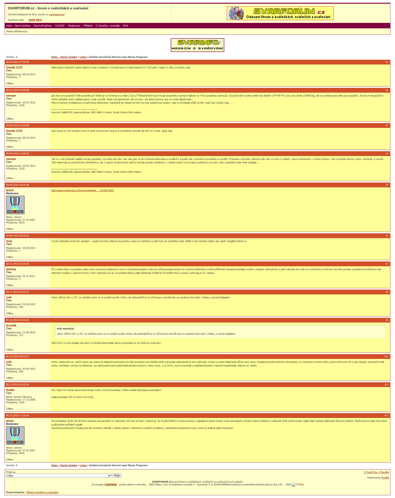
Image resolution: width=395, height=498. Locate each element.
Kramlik (11, 325)
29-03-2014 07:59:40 (17, 62)
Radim (10, 390)
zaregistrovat (56, 14)
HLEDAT (60, 25)
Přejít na (10, 472)
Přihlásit (88, 25)
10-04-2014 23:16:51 (17, 235)
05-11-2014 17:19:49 (17, 415)
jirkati (9, 190)
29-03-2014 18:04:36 (17, 184)
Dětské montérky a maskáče (42, 492)
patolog (11, 269)
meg (9, 241)
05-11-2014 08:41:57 (17, 356)
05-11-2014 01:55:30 (17, 320)
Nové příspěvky (43, 25)
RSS (125, 25)
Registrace (74, 25)
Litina (83, 57)
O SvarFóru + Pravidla (376, 472)
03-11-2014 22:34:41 (17, 292)
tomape (11, 95)
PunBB (385, 477)
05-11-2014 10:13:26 (17, 384)
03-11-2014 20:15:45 (17, 263)
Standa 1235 (14, 67)
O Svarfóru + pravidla (108, 25)
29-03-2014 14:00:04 (17, 153)
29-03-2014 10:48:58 (17, 90)
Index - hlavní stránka (18, 25)
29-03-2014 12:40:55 (17, 125)
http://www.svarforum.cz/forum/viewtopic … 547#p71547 (82, 190)
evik (9, 297)
